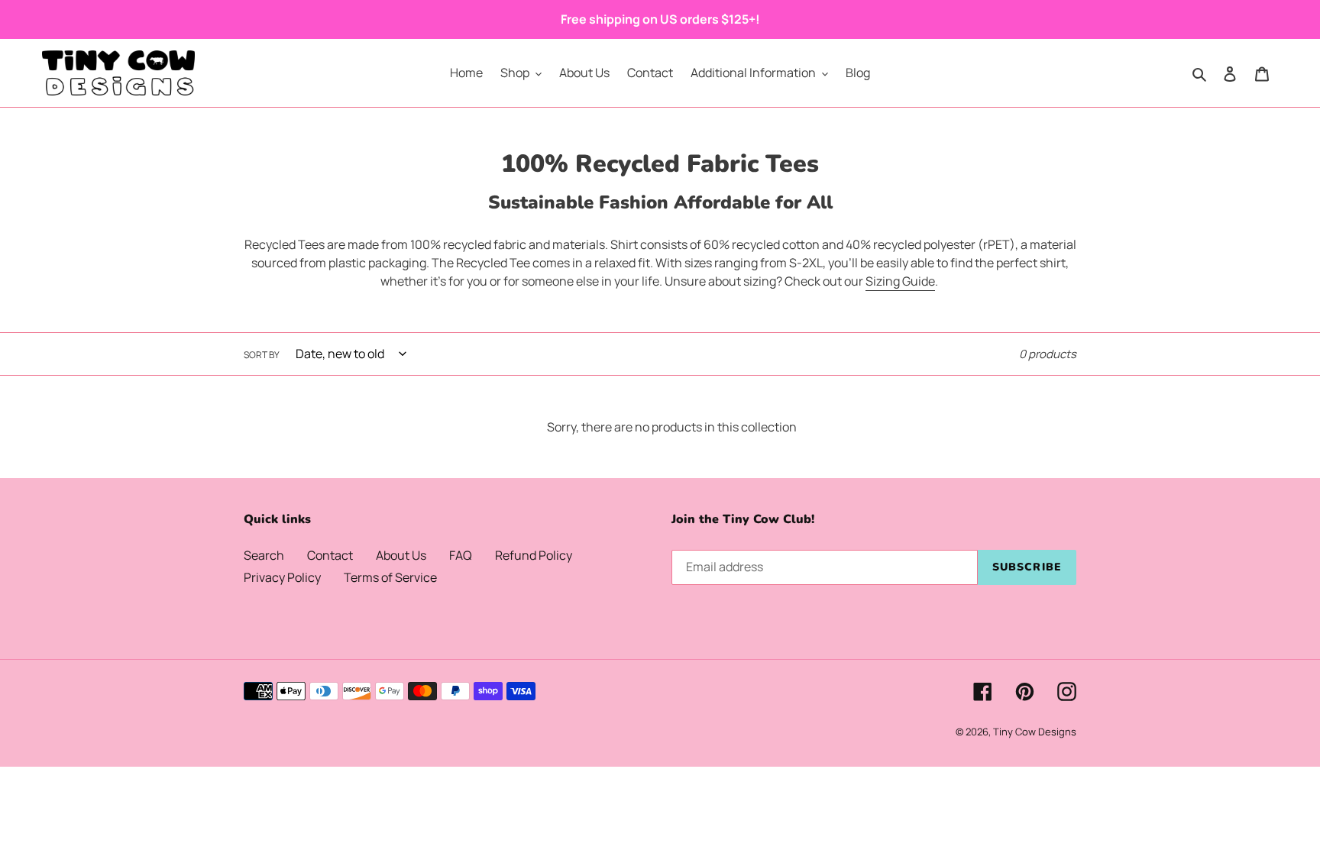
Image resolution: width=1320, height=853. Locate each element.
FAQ (460, 555)
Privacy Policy (282, 577)
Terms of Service (390, 577)
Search (264, 555)
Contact (330, 555)
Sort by (262, 354)
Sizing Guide (900, 281)
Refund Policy (533, 555)
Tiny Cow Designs (1034, 731)
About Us (401, 555)
